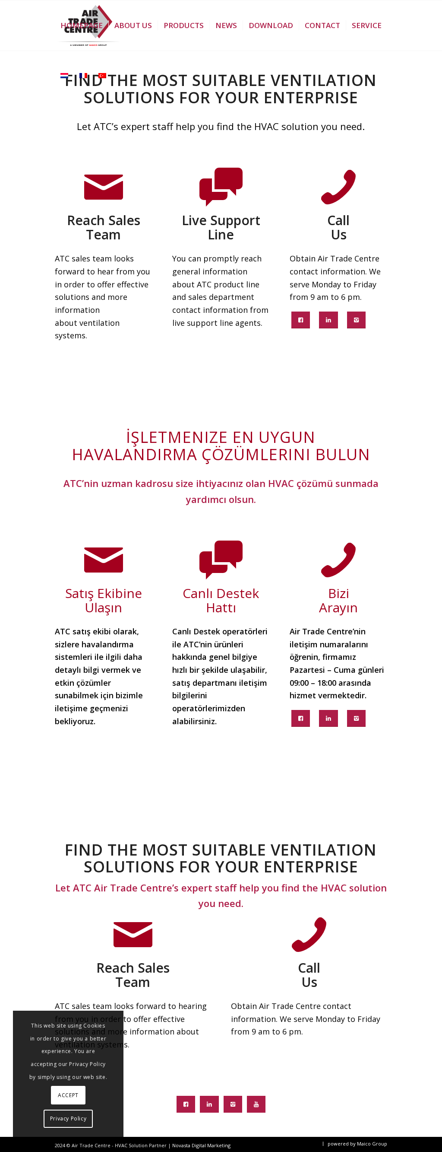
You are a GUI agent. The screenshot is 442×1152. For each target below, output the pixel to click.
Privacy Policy (68, 1118)
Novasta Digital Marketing (201, 1145)
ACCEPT (68, 1095)
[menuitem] (81, 25)
